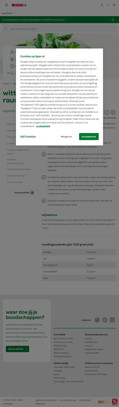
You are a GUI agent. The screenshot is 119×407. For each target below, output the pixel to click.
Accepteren (89, 136)
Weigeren (66, 136)
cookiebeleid (43, 126)
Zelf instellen (28, 136)
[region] (59, 96)
